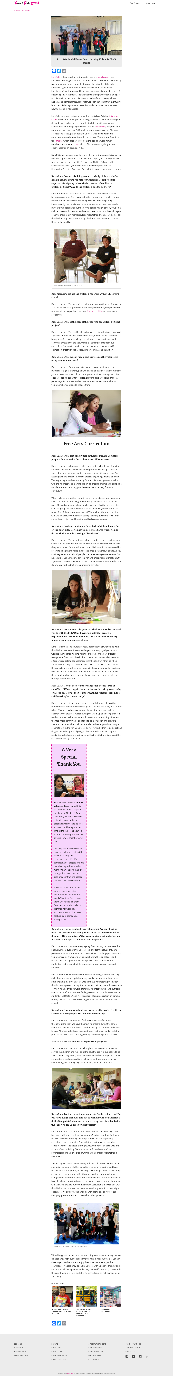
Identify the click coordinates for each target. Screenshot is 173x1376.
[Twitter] (133, 1357)
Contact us (130, 1352)
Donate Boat (56, 1352)
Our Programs (20, 1352)
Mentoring (101, 126)
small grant (103, 77)
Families (58, 140)
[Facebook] (128, 1357)
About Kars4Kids (21, 1355)
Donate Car (56, 1348)
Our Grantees (135, 3)
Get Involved (93, 1359)
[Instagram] (140, 1357)
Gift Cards (58, 1359)
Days (76, 144)
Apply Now (151, 3)
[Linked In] (147, 1357)
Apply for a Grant (133, 1348)
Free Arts (55, 77)
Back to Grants (22, 10)
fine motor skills (94, 311)
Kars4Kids (70, 1373)
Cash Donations (95, 1348)
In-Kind (95, 1352)
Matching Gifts (94, 1355)
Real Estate (59, 1355)
